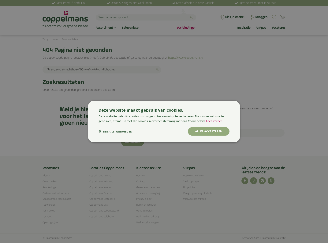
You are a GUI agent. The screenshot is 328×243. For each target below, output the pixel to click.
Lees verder (214, 121)
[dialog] (164, 121)
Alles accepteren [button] (208, 131)
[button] (115, 131)
